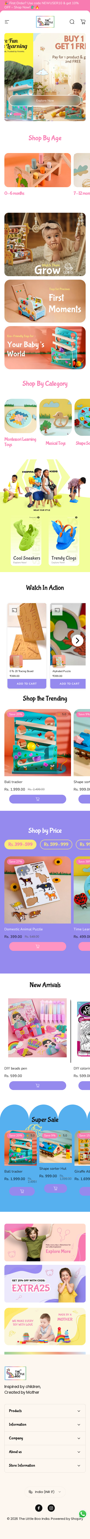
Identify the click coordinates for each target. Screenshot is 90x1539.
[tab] (20, 844)
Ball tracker (13, 782)
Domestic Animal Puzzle (23, 929)
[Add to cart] (37, 799)
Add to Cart (27, 683)
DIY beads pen (15, 1068)
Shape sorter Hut (52, 1168)
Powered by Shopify (67, 1518)
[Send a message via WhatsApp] (83, 1514)
